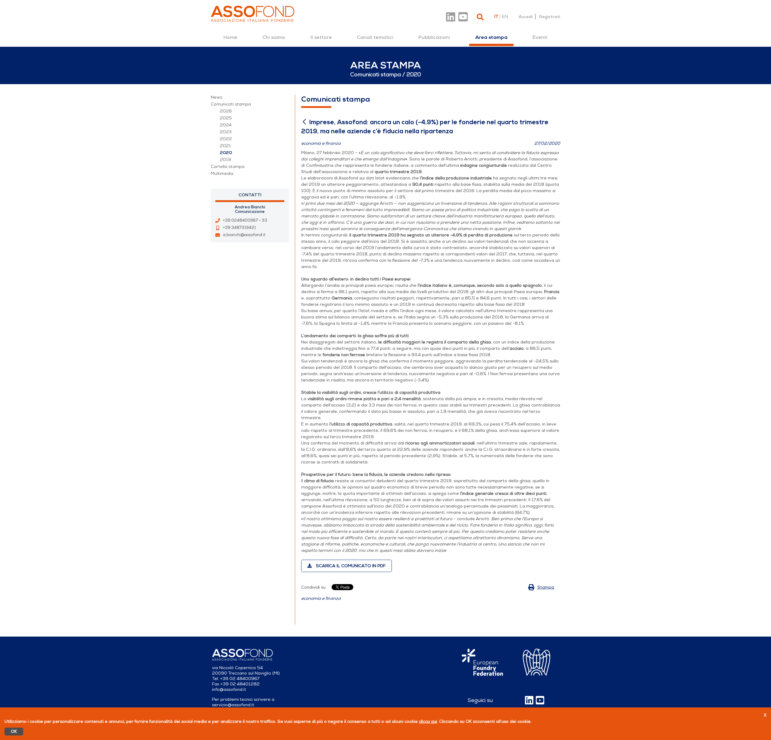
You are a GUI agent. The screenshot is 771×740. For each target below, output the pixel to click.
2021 (225, 145)
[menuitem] (230, 37)
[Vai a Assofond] (253, 13)
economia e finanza (321, 598)
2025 (226, 118)
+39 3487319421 (239, 227)
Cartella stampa (228, 166)
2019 (225, 159)
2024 (226, 125)
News (216, 97)
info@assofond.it (229, 689)
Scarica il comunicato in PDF (350, 565)
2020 (226, 152)
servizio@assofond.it (233, 704)
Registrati (549, 16)
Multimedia (222, 173)
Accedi (525, 16)
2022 (226, 138)
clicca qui (428, 721)
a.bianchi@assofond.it (244, 234)
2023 (226, 131)
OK (14, 731)
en (504, 16)
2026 (226, 111)
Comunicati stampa (231, 104)
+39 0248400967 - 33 (245, 220)
